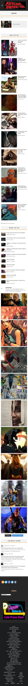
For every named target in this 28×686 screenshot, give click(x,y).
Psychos (18, 683)
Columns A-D (14, 631)
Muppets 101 (14, 658)
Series (21, 681)
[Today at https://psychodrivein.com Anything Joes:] (14, 333)
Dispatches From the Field (14, 644)
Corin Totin (21, 99)
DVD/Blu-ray (21, 676)
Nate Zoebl (10, 266)
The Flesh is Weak (14, 652)
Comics (21, 675)
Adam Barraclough (23, 79)
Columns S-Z (9, 665)
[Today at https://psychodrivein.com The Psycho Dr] (14, 413)
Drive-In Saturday (14, 646)
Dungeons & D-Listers (14, 647)
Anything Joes (14, 637)
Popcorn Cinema (14, 661)
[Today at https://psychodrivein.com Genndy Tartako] (14, 440)
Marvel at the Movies (14, 657)
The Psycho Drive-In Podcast (14, 662)
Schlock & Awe (9, 666)
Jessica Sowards (11, 283)
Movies (21, 678)
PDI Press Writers (14, 629)
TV (21, 679)
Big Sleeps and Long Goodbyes (14, 641)
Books (21, 673)
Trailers (13, 683)
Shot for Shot (9, 669)
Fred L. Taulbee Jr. (11, 261)
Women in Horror (9, 678)
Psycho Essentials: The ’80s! (14, 664)
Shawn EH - (8, 553)
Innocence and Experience (14, 654)
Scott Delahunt (22, 44)
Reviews (21, 672)
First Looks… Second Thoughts (14, 651)
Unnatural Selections (9, 672)
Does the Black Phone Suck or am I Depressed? (12, 548)
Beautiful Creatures (14, 638)
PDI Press (13, 626)
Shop (22, 683)
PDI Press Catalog (14, 627)
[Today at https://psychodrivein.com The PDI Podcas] (14, 306)
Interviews (6, 683)
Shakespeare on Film (9, 668)
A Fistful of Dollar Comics (14, 632)
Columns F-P (14, 648)
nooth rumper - (9, 545)
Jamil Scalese (22, 153)
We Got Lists (9, 676)
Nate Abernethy (11, 251)
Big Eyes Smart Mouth (14, 640)
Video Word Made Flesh (9, 675)
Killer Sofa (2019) (16, 24)
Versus (9, 673)
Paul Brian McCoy (23, 62)
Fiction (14, 630)
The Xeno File (9, 679)
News (13, 682)
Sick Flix (9, 671)
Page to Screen (14, 660)
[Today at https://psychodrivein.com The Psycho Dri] (14, 360)
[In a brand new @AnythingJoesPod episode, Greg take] (14, 520)
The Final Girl (22, 117)
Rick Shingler (10, 246)
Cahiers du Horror (14, 643)
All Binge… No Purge (14, 635)
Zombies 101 (9, 681)
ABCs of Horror (14, 634)
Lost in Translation (14, 655)
